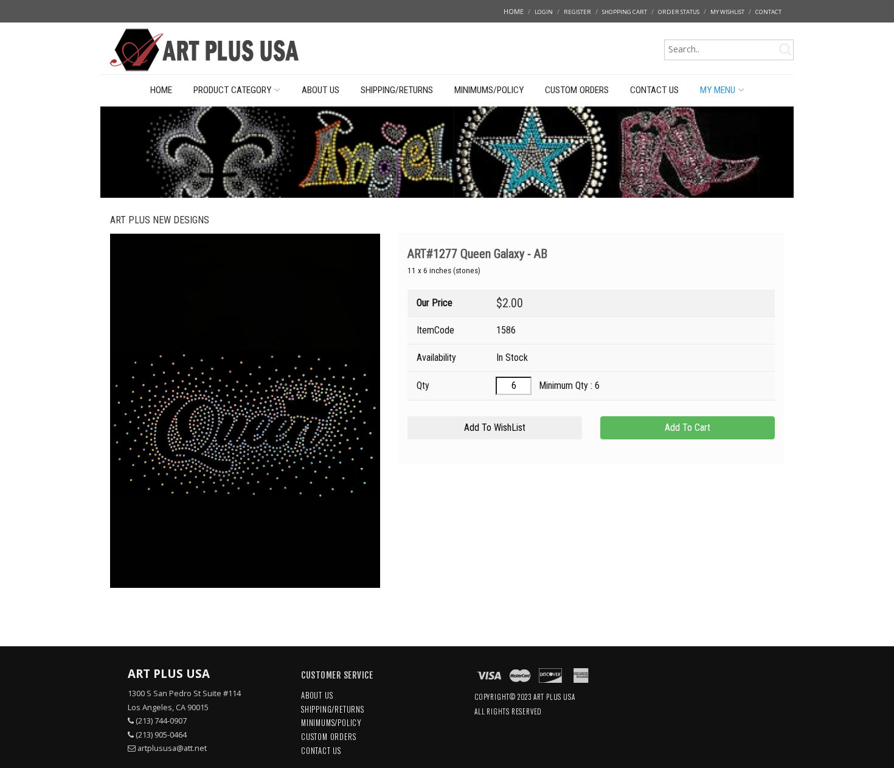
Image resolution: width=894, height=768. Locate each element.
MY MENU (717, 90)
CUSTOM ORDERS (577, 90)
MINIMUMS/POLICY (489, 90)
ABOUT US (320, 90)
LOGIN (544, 12)
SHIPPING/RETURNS (397, 90)
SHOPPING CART (624, 12)
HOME (514, 11)
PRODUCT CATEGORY (232, 90)
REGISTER (577, 12)
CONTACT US (654, 90)
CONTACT (768, 12)
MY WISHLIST (727, 12)
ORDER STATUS (678, 12)
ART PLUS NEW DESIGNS (159, 220)
